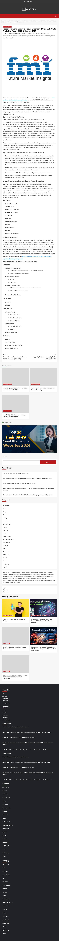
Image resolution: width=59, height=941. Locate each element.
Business (5, 508)
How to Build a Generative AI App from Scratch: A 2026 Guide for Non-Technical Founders (27, 478)
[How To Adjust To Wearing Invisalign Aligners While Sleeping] (15, 404)
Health (39, 576)
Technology (6, 564)
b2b (22, 572)
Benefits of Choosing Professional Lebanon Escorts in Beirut (19, 483)
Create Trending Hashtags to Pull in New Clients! (16, 473)
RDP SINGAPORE (21, 580)
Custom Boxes (12, 574)
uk (16, 582)
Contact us (6, 591)
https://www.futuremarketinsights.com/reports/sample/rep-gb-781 (23, 119)
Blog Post (5, 700)
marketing (33, 578)
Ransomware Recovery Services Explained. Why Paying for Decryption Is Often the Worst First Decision (28, 489)
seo (33, 580)
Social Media (6, 558)
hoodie (5, 578)
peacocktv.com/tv (8, 580)
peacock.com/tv (41, 578)
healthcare (44, 576)
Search (4, 456)
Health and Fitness (7, 26)
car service (50, 572)
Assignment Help (15, 572)
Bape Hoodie (26, 572)
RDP (14, 580)
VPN (18, 582)
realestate (29, 580)
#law (9, 572)
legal (24, 578)
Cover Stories (6, 515)
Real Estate (6, 551)
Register (5, 589)
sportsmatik (51, 580)
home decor (50, 576)
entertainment (50, 574)
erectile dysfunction (8, 576)
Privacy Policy (6, 703)
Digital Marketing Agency (33, 574)
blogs (36, 572)
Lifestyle (5, 545)
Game (4, 533)
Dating (5, 518)
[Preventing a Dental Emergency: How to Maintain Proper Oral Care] (15, 377)
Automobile (6, 505)
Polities (5, 548)
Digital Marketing (21, 574)
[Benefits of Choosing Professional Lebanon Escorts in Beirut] (15, 636)
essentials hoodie (18, 576)
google (34, 576)
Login (4, 587)
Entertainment (7, 524)
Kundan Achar (18, 578)
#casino (5, 572)
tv (14, 582)
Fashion (5, 527)
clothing (5, 574)
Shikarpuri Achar (39, 580)
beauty (33, 572)
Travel (4, 567)
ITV (13, 578)
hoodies (9, 578)
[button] (3, 16)
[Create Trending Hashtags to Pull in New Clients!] (15, 608)
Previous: (15, 357)
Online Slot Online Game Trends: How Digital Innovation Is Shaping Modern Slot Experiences (28, 495)
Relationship (6, 555)
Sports (5, 561)
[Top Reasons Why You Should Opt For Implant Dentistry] (43, 377)
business (41, 572)
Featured (5, 530)
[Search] (55, 16)
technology (6, 582)
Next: (44, 357)
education (43, 574)
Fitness (30, 576)
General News (7, 536)
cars (45, 572)
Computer (5, 511)
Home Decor (6, 542)
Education (6, 521)
